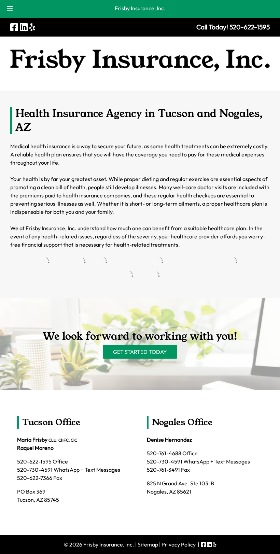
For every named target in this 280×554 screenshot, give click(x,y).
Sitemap (148, 544)
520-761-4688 (164, 453)
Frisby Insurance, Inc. (140, 8)
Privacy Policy (179, 544)
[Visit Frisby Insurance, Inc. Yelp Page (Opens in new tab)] (32, 27)
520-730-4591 (35, 469)
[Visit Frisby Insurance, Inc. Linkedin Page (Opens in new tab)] (24, 27)
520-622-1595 (34, 461)
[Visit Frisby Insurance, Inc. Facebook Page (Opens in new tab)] (14, 27)
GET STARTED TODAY (140, 351)
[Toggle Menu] (10, 9)
